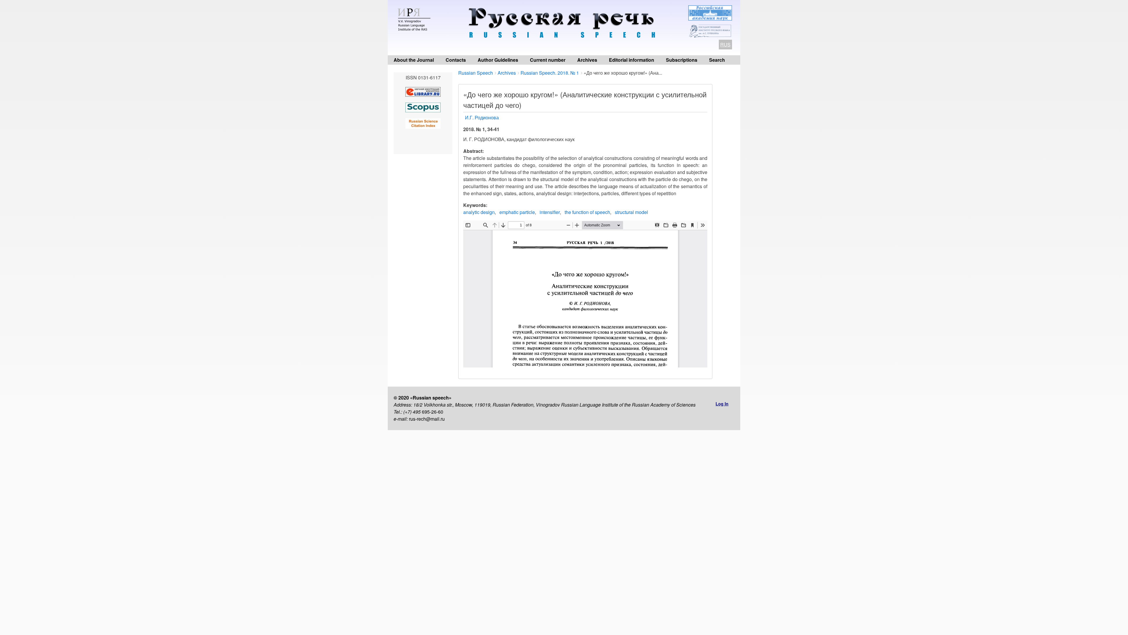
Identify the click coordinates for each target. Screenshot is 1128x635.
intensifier (550, 212)
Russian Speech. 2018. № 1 (550, 72)
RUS (725, 44)
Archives (587, 59)
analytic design (479, 212)
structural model (631, 212)
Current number (547, 59)
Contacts (456, 59)
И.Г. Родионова (482, 117)
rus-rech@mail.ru (427, 418)
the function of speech (587, 212)
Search (717, 59)
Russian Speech (475, 72)
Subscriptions (681, 59)
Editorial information (631, 59)
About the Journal (414, 59)
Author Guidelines (498, 59)
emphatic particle (517, 212)
